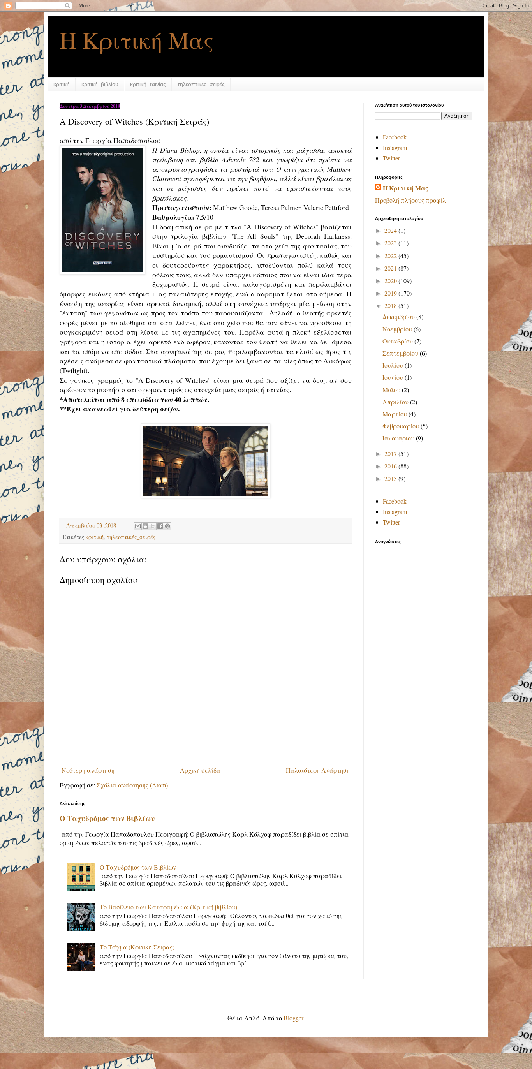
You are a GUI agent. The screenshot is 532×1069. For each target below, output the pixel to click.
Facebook (395, 137)
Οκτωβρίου (398, 341)
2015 (391, 478)
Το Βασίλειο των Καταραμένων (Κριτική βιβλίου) (168, 907)
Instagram (395, 147)
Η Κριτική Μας (137, 39)
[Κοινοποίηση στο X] (153, 526)
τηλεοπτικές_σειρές (201, 84)
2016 (391, 466)
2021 (391, 268)
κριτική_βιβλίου (99, 84)
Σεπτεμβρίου (401, 353)
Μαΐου (392, 390)
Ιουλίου (393, 365)
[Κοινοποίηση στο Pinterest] (167, 526)
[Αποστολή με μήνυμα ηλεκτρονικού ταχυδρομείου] (138, 526)
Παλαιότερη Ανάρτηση (318, 770)
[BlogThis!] (145, 526)
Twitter (391, 158)
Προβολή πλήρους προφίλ (410, 200)
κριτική (61, 84)
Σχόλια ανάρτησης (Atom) (132, 785)
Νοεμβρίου (398, 329)
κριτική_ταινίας (148, 84)
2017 (391, 453)
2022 (391, 256)
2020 (391, 280)
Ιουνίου (393, 377)
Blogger (293, 1018)
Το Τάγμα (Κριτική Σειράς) (137, 947)
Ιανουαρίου (399, 438)
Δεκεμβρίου (399, 316)
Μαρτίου (395, 414)
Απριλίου (396, 402)
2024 (391, 230)
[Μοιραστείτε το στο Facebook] (160, 526)
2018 (391, 305)
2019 (391, 293)
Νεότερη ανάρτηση (88, 770)
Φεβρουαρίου (401, 426)
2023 (391, 243)
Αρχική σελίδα (200, 770)
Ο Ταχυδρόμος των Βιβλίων (107, 818)
